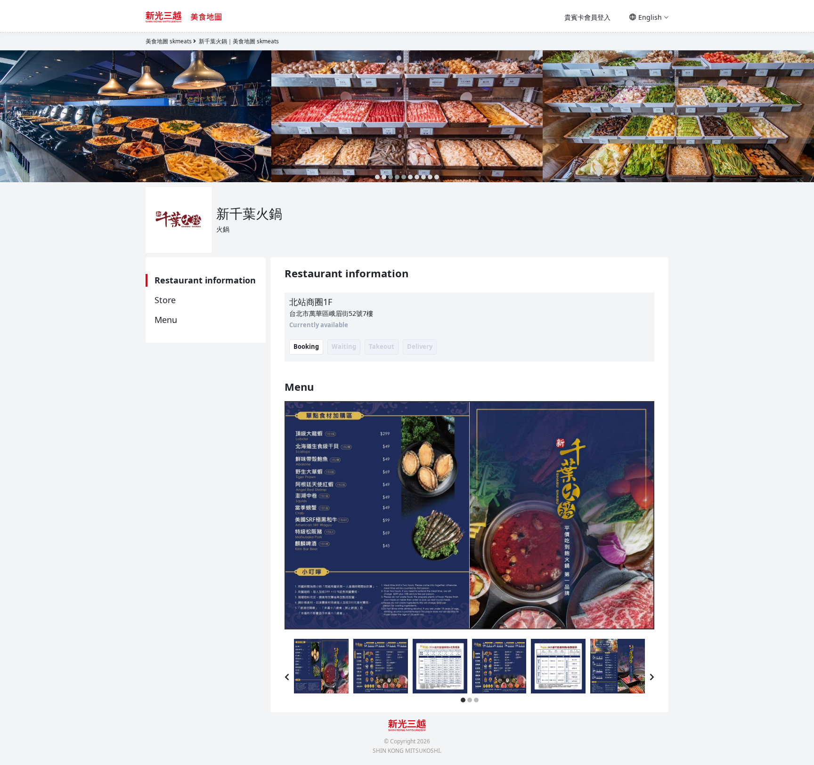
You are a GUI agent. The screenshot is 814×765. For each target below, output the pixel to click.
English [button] (650, 17)
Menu (166, 319)
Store (165, 300)
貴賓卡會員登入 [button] (587, 17)
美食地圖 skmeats (169, 41)
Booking (306, 346)
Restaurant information (205, 280)
